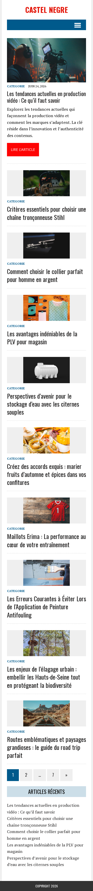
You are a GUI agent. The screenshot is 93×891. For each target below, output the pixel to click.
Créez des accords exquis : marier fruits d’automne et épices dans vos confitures (46, 474)
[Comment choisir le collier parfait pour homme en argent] (46, 255)
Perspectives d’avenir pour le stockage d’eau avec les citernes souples (43, 403)
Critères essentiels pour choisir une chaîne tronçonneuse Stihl (46, 212)
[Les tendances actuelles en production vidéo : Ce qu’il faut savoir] (46, 79)
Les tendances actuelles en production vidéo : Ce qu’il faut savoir (46, 96)
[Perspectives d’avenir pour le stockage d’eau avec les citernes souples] (46, 379)
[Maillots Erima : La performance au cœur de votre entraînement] (46, 520)
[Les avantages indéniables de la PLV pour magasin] (46, 317)
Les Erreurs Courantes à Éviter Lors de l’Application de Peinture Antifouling (46, 606)
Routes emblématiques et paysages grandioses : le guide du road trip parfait (46, 747)
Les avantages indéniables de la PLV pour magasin (42, 337)
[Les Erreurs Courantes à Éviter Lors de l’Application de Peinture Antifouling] (46, 582)
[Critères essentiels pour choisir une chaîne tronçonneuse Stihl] (46, 193)
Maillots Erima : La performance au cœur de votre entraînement (46, 540)
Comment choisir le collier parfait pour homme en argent (45, 275)
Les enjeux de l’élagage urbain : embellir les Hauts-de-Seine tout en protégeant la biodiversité (43, 676)
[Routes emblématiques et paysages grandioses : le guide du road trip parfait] (46, 723)
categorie (16, 86)
